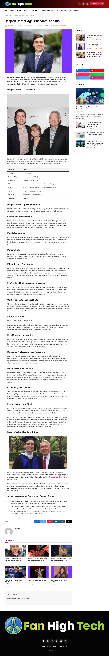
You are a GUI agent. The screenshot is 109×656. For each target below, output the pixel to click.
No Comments (46, 25)
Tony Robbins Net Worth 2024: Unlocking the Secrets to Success (14, 582)
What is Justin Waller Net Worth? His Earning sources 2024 (61, 559)
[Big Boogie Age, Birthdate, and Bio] (80, 37)
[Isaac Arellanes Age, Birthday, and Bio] (61, 572)
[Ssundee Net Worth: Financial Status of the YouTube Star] (15, 551)
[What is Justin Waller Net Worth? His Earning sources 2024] (61, 551)
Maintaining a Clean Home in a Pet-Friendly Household (95, 133)
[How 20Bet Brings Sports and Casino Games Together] (90, 96)
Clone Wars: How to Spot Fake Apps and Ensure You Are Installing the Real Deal (95, 143)
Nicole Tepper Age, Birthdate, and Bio (92, 45)
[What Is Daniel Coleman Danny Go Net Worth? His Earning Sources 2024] (80, 55)
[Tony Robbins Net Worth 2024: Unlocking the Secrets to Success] (15, 572)
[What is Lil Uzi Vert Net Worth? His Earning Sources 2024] (38, 551)
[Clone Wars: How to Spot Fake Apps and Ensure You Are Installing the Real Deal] (80, 143)
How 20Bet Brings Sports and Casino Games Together (88, 108)
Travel (77, 10)
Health (26, 10)
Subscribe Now (97, 3)
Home (12, 10)
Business (36, 10)
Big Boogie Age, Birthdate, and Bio (95, 36)
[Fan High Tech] (18, 4)
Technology (66, 10)
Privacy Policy (52, 646)
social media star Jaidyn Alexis (55, 477)
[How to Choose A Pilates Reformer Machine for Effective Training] (80, 125)
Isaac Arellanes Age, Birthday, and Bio (60, 581)
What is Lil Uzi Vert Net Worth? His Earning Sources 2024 (37, 559)
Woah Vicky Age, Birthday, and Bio (37, 581)
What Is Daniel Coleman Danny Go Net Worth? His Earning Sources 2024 (94, 54)
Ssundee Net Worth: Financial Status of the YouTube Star (14, 559)
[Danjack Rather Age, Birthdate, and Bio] (38, 51)
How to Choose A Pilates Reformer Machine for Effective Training (94, 124)
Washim (12, 25)
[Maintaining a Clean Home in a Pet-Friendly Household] (80, 135)
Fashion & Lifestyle (50, 10)
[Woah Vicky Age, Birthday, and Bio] (38, 572)
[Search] (103, 10)
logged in (16, 598)
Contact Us (64, 646)
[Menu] (6, 10)
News (19, 10)
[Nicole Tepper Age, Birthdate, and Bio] (80, 46)
